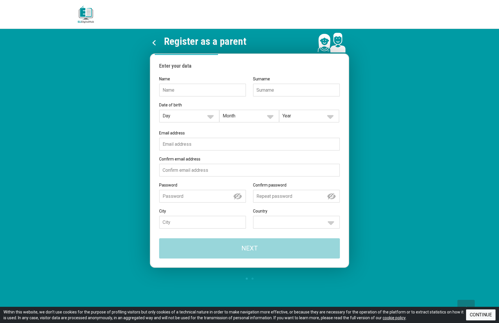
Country (260, 211)
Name (164, 79)
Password (168, 185)
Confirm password (269, 185)
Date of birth (170, 105)
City (162, 211)
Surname (261, 79)
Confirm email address (179, 159)
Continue (481, 315)
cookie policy (394, 317)
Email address (172, 133)
